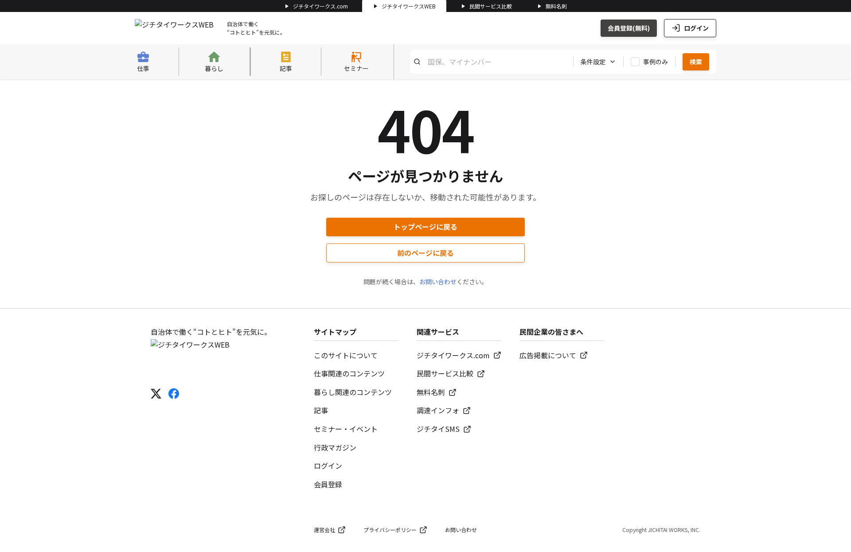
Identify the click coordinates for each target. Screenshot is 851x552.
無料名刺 (556, 6)
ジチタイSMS (438, 428)
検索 (696, 61)
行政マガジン (335, 447)
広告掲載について (547, 355)
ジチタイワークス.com (320, 6)
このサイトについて (346, 355)
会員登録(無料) (629, 27)
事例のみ (655, 61)
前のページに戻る (425, 252)
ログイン (696, 27)
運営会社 (324, 529)
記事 (321, 410)
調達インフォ (438, 410)
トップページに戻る (425, 226)
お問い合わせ (438, 281)
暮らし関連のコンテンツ (353, 392)
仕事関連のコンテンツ (349, 373)
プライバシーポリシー (390, 529)
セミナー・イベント (346, 428)
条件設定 (593, 61)
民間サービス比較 (490, 6)
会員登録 (328, 484)
